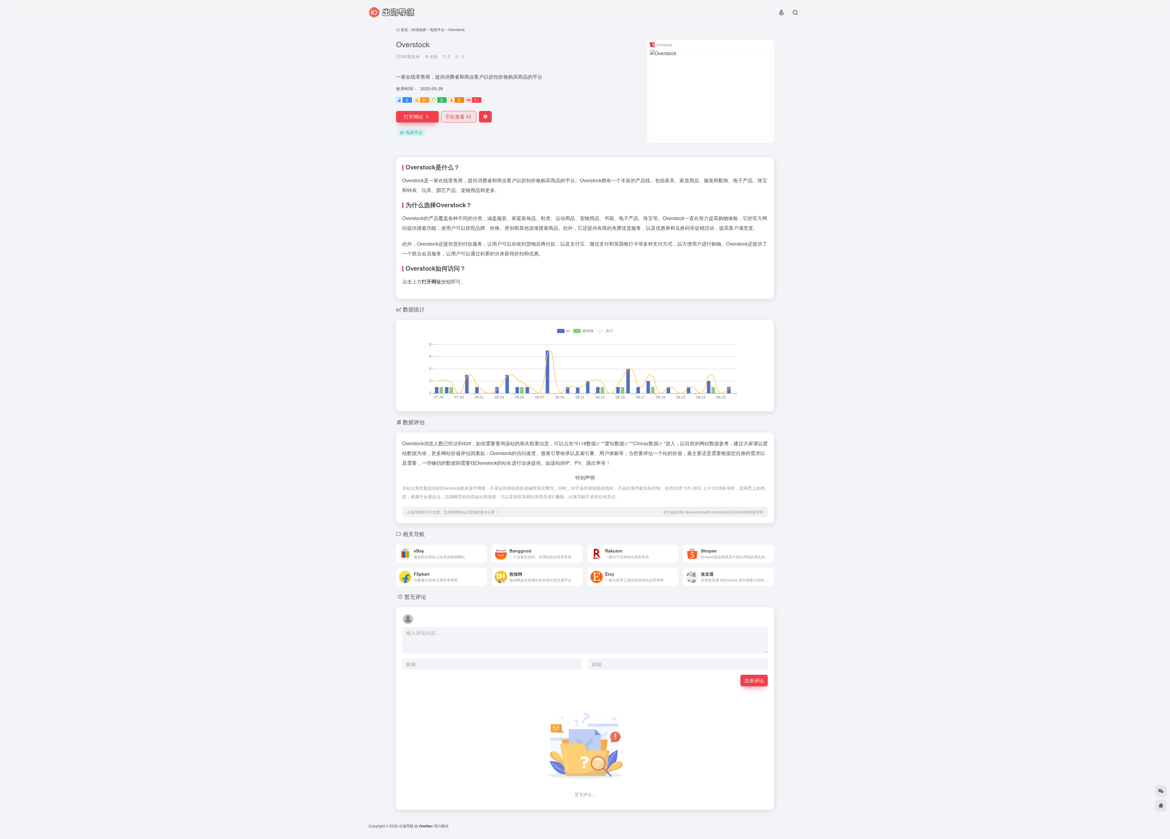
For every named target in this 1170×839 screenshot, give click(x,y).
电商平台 (437, 29)
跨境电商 (419, 29)
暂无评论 (415, 596)
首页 (404, 29)
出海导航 (406, 825)
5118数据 (585, 443)
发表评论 (754, 680)
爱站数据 (614, 443)
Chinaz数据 (645, 443)
